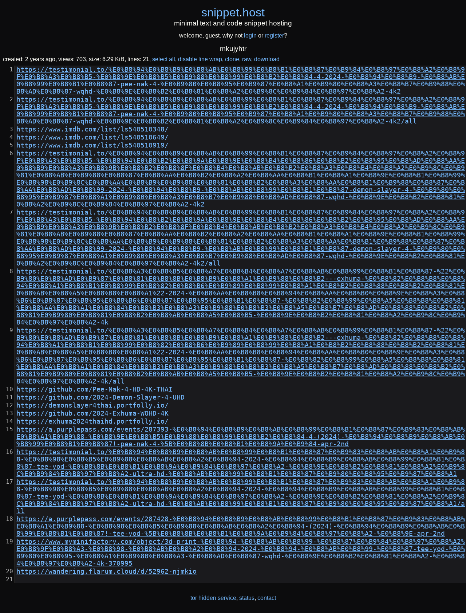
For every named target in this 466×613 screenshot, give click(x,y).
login (250, 35)
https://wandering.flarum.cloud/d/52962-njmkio (106, 571)
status (246, 598)
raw (246, 59)
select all (163, 59)
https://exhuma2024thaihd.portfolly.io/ (92, 421)
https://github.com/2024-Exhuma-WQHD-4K (92, 413)
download (267, 59)
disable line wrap (200, 59)
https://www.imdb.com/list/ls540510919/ (92, 145)
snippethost (233, 12)
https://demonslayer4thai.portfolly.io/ (92, 405)
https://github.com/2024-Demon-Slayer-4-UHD (100, 397)
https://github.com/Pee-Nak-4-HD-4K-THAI (94, 389)
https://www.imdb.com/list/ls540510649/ (92, 137)
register (274, 35)
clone (232, 59)
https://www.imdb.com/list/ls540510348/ (92, 129)
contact (266, 598)
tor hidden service (213, 598)
